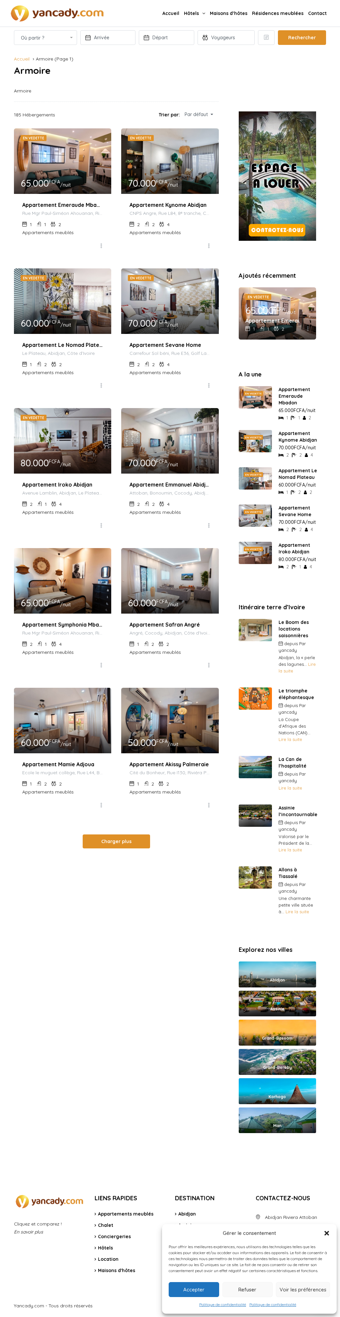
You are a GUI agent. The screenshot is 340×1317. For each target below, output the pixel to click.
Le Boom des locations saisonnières (294, 629)
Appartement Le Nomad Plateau (62, 345)
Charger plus (116, 841)
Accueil (170, 13)
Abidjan (187, 1214)
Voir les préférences (303, 1289)
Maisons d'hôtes (116, 1270)
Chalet (105, 1225)
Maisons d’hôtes (228, 13)
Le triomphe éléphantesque (296, 694)
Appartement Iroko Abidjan (57, 484)
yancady (288, 650)
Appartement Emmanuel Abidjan (169, 484)
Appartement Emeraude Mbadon (62, 205)
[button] (326, 1233)
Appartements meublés (125, 1214)
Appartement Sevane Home (165, 345)
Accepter (194, 1289)
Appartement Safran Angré (164, 624)
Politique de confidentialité (222, 1304)
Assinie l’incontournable (298, 811)
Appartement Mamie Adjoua (58, 764)
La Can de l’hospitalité (292, 762)
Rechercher (302, 38)
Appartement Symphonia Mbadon (62, 624)
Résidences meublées (277, 13)
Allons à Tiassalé (288, 873)
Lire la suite (290, 739)
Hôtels (191, 13)
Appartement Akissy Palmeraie (169, 764)
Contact (317, 13)
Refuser (247, 1289)
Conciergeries (114, 1237)
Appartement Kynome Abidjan (168, 205)
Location (108, 1259)
